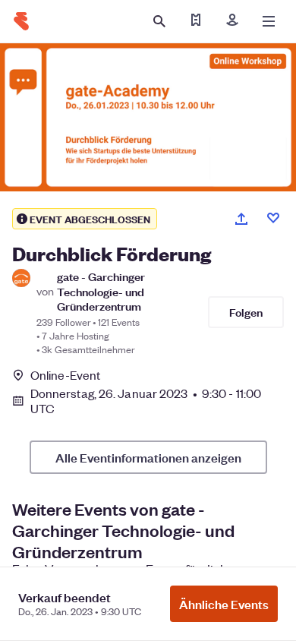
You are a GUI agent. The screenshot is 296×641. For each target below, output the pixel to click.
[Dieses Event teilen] (241, 219)
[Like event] (273, 218)
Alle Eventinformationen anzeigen (148, 457)
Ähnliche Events (224, 603)
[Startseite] (21, 21)
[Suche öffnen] (159, 21)
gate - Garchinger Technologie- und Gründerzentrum (101, 291)
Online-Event (65, 375)
